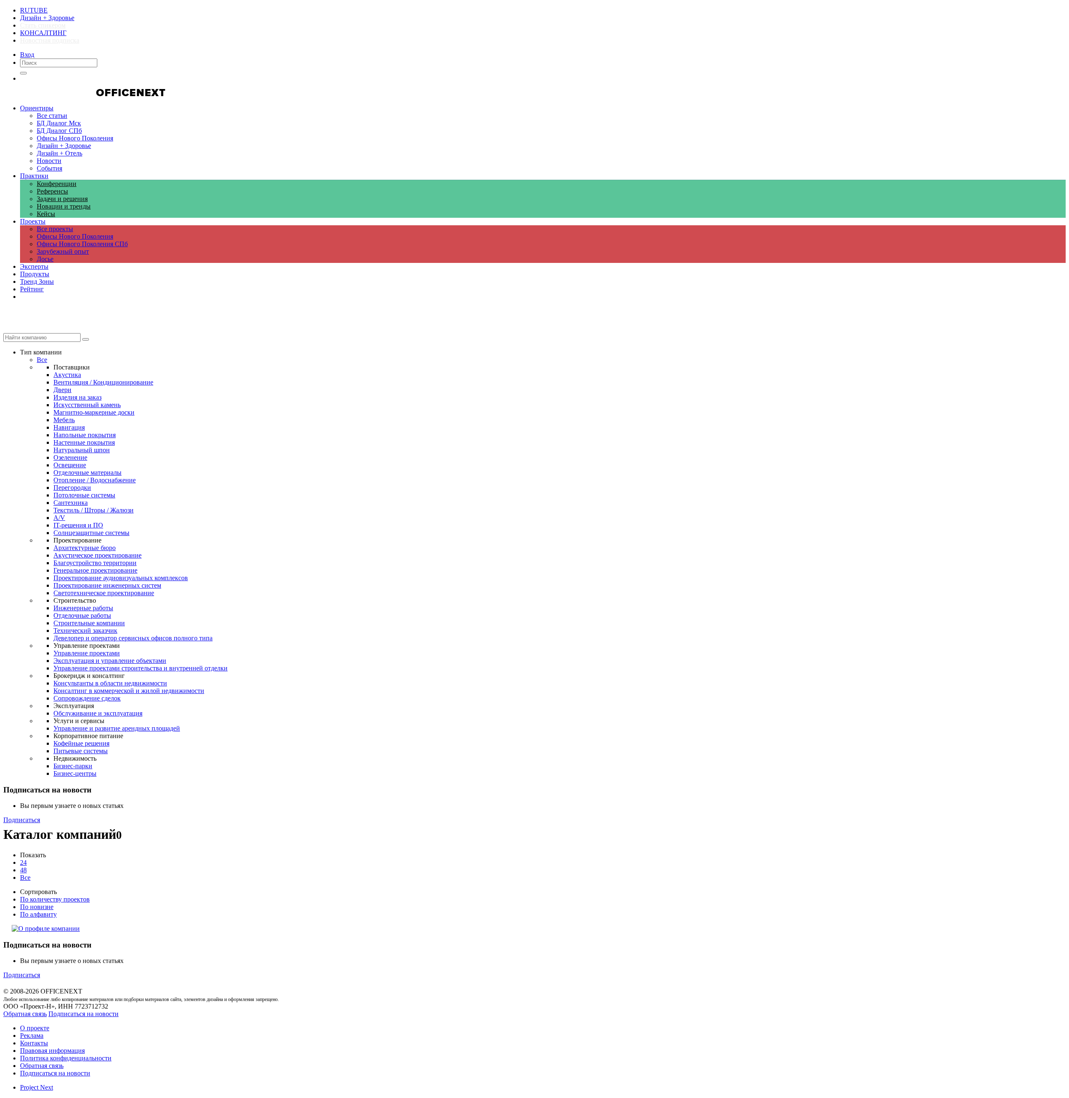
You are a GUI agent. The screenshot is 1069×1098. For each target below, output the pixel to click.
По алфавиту (38, 914)
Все (25, 877)
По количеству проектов (55, 899)
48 (23, 870)
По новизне (36, 906)
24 (23, 862)
